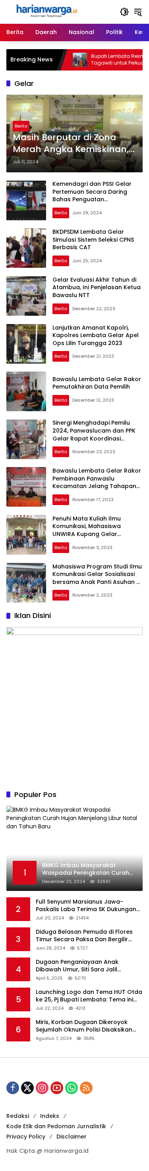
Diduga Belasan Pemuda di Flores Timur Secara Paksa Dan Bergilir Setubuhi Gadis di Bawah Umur (84, 936)
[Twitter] (27, 1087)
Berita (21, 126)
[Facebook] (12, 1087)
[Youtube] (56, 1087)
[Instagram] (42, 1087)
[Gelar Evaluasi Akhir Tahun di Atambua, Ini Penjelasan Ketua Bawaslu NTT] (26, 296)
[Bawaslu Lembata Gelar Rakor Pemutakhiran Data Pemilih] (26, 391)
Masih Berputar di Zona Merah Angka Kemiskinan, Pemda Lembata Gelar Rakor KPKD (71, 144)
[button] (124, 12)
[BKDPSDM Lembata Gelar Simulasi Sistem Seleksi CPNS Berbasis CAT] (26, 248)
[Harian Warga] (46, 11)
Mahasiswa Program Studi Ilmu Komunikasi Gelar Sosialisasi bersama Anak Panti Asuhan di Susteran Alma (97, 578)
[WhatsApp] (71, 1087)
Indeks (49, 1116)
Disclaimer (71, 1136)
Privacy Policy (25, 1136)
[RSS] (86, 1087)
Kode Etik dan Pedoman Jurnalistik (56, 1126)
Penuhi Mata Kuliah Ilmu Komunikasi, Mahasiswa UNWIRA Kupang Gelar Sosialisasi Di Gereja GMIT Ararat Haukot (89, 534)
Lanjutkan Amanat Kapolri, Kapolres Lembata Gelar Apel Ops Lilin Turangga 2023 (95, 335)
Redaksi (17, 1116)
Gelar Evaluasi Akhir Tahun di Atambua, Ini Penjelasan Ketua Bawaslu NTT (96, 287)
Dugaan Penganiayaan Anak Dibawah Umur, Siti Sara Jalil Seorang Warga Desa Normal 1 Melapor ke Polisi (80, 966)
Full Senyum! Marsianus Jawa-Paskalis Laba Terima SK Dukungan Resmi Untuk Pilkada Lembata (86, 906)
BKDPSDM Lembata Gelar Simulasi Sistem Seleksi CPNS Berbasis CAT (93, 239)
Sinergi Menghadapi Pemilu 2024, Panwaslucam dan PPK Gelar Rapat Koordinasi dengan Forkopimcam (93, 434)
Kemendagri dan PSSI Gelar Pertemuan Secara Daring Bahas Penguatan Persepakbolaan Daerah (92, 195)
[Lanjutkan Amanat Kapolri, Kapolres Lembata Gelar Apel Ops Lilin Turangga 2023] (26, 344)
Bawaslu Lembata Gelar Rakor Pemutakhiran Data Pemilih (96, 383)
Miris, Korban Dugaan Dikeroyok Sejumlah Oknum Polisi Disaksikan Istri (84, 1026)
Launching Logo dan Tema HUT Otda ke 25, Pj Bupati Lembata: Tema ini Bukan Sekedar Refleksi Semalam (89, 996)
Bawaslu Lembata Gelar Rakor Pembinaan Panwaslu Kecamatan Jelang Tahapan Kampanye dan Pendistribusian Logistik (97, 486)
